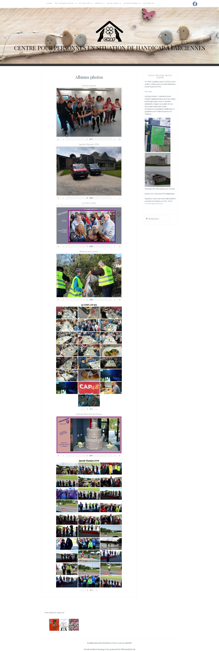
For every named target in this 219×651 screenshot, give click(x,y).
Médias (98, 3)
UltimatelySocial (128, 649)
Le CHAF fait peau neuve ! (154, 204)
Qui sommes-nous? (64, 3)
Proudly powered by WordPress (99, 643)
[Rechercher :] (158, 219)
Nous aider (113, 3)
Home (49, 3)
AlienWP (128, 643)
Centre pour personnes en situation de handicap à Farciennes (109, 48)
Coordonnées (131, 3)
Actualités (84, 3)
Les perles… (149, 3)
